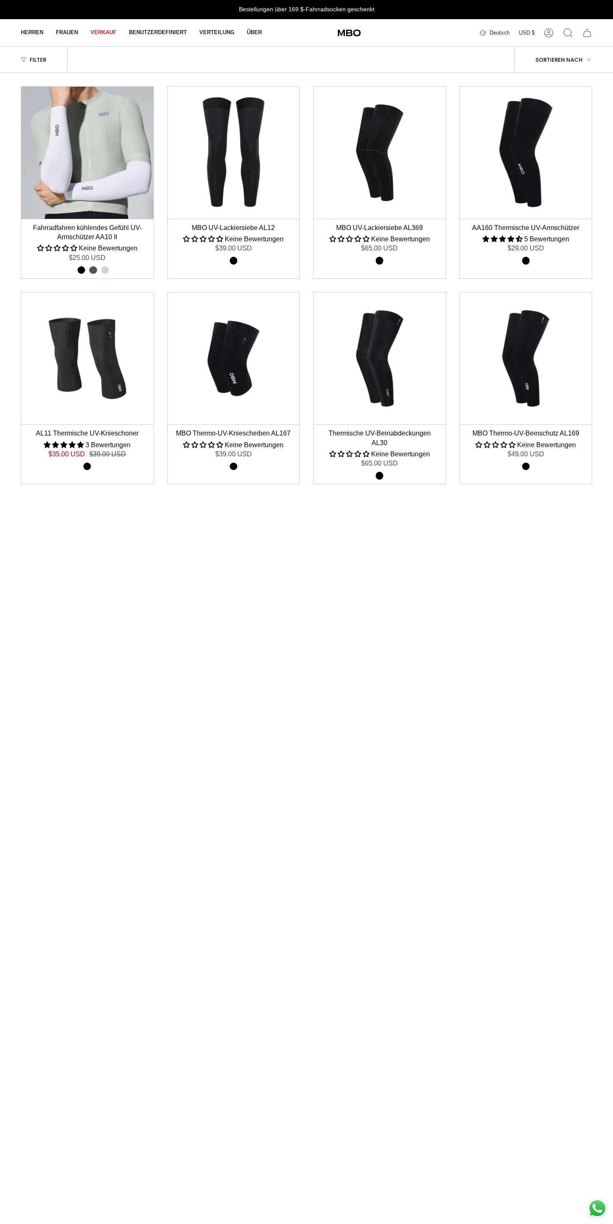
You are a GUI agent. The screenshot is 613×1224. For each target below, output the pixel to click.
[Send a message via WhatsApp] (597, 1208)
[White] (69, 270)
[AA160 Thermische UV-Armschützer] (526, 153)
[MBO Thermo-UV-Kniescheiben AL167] (234, 359)
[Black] (81, 270)
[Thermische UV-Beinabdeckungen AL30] (380, 359)
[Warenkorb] (587, 33)
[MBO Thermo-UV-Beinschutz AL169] (526, 359)
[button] (32, 33)
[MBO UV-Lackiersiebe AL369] (380, 153)
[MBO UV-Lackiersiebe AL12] (234, 153)
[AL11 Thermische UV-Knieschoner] (87, 359)
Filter (38, 60)
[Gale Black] (105, 270)
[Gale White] (93, 270)
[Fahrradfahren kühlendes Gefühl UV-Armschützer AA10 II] (87, 153)
